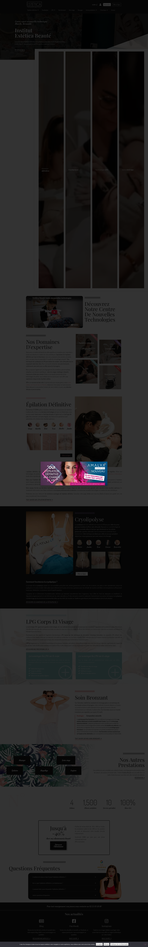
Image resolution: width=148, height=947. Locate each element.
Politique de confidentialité (119, 944)
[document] (74, 473)
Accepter (99, 944)
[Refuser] (145, 944)
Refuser (106, 944)
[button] (105, 464)
